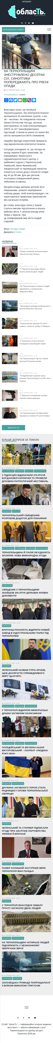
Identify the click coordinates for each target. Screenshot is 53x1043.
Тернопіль (40, 471)
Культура (7, 585)
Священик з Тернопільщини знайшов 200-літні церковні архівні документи (25, 592)
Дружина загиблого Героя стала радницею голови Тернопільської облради (25, 790)
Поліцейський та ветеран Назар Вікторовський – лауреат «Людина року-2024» (25, 750)
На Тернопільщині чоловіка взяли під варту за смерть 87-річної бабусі (35, 414)
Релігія (29, 471)
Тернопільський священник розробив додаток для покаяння (24, 517)
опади (22, 229)
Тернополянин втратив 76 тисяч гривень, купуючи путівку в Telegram (35, 324)
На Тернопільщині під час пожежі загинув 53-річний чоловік (34, 359)
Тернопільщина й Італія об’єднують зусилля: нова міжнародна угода (26, 554)
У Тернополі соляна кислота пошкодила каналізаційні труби (33, 342)
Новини (7, 241)
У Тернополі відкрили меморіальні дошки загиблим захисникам (25, 712)
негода (13, 229)
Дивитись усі (13, 428)
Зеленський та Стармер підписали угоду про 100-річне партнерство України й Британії (25, 831)
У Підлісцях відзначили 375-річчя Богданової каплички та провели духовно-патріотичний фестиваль (25, 478)
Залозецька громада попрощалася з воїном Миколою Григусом (35, 307)
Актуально (8, 471)
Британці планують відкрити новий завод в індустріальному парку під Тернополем (26, 633)
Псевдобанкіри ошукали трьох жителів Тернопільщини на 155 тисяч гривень (35, 378)
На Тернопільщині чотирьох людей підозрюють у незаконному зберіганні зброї (35, 289)
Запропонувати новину (13, 30)
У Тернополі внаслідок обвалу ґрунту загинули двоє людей (32, 270)
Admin (22, 95)
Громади (20, 548)
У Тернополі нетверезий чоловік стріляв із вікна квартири (33, 396)
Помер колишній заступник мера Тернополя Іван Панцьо (34, 252)
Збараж (26, 2)
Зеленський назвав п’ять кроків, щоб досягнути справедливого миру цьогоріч (24, 673)
